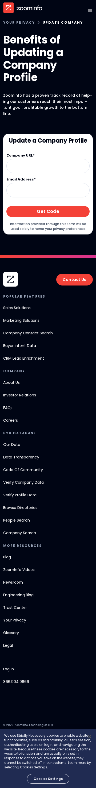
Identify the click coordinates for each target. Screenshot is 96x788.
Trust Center (15, 607)
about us (11, 382)
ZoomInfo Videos (19, 569)
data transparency (21, 457)
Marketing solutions (21, 320)
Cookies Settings (48, 778)
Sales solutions (17, 307)
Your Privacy (19, 22)
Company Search (19, 533)
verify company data (23, 482)
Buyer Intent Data (19, 345)
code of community (23, 469)
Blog (7, 557)
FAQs (8, 407)
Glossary (11, 632)
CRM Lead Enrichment (23, 358)
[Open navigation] (90, 10)
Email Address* (21, 179)
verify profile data (20, 495)
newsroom (13, 582)
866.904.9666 (16, 681)
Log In (8, 669)
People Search (16, 520)
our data (11, 444)
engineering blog (18, 595)
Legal (8, 645)
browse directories (20, 507)
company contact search (28, 333)
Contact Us (74, 279)
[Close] (89, 737)
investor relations (19, 395)
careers (10, 420)
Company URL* (20, 155)
